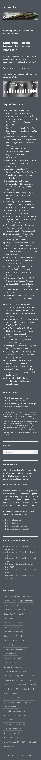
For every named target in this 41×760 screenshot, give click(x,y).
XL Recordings (29, 742)
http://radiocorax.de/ (14, 520)
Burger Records (25, 601)
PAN (7, 693)
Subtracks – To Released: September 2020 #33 (17, 46)
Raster (30, 702)
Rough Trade (23, 427)
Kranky (13, 419)
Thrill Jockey (27, 432)
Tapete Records (12, 733)
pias (16, 693)
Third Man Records (15, 432)
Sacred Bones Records (14, 711)
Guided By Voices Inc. (14, 667)
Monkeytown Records (14, 680)
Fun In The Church (13, 658)
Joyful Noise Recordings (15, 671)
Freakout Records (30, 414)
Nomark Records (17, 423)
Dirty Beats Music (18, 414)
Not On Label (28, 423)
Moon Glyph (20, 419)
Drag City (9, 645)
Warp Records (11, 742)
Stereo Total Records (14, 724)
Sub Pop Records (13, 729)
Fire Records (10, 654)
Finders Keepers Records (16, 649)
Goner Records (8, 416)
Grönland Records (20, 416)
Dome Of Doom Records (15, 640)
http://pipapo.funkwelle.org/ (17, 526)
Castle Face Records (14, 614)
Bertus (8, 596)
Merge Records (29, 676)
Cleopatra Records (13, 627)
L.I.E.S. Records (11, 676)
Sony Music (25, 715)
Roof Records (13, 427)
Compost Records (13, 632)
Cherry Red (10, 618)
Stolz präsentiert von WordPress (22, 756)
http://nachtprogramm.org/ (17, 529)
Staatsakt (10, 720)
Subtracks (9, 7)
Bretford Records (23, 596)
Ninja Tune (7, 423)
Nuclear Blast (28, 689)
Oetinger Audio (8, 425)
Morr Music (29, 419)
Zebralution (10, 746)
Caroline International (14, 610)
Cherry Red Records (13, 623)
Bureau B (21, 412)
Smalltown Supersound (21, 430)
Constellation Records (14, 636)
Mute (32, 680)
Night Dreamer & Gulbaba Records (25, 421)
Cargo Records (11, 605)
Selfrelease (10, 715)
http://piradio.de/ (12, 523)
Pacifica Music (19, 425)
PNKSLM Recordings (14, 702)
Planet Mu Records (13, 698)
